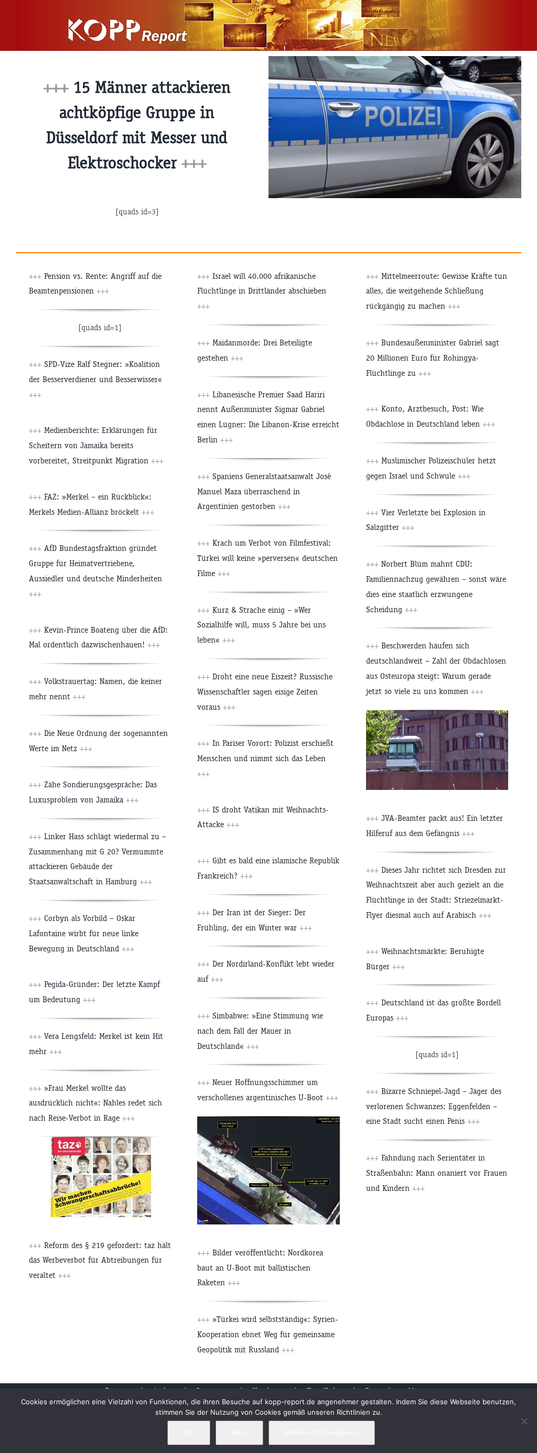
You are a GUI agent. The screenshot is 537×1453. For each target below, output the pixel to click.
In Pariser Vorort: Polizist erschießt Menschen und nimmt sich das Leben (265, 758)
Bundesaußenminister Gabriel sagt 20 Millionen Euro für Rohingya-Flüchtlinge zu (432, 358)
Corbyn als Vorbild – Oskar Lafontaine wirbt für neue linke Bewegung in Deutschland (83, 933)
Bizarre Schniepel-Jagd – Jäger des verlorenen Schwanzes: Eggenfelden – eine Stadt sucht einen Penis (433, 1106)
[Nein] (524, 1421)
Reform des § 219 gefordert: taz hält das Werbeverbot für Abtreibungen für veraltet (100, 1260)
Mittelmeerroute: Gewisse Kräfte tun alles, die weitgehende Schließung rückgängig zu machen (436, 291)
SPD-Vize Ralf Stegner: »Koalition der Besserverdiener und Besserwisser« (95, 379)
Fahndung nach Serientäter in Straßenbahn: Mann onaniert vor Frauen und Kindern (436, 1173)
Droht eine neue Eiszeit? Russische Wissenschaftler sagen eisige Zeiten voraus (264, 691)
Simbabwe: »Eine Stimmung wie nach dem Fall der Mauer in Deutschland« (260, 1031)
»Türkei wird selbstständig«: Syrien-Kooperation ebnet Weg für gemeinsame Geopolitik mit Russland (267, 1334)
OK (189, 1432)
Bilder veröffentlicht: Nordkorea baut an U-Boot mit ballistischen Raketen (260, 1268)
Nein (239, 1432)
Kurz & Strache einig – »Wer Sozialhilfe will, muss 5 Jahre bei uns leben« (261, 625)
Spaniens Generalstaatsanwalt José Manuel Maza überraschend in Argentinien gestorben (264, 491)
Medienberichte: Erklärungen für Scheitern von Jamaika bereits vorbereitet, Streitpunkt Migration (96, 445)
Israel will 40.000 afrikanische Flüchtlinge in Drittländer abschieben (261, 291)
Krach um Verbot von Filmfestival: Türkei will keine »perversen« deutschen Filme (267, 558)
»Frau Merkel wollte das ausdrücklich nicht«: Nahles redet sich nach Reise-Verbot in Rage (95, 1103)
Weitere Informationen (322, 1432)
